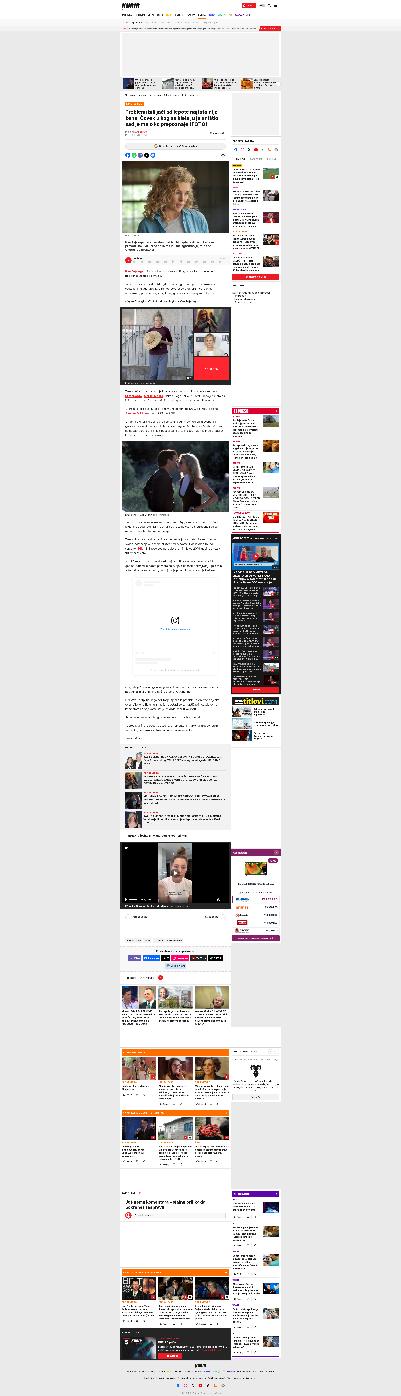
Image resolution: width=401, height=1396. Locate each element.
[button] (217, 133)
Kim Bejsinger (174, 940)
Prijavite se (172, 1356)
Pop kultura (155, 95)
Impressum (171, 1378)
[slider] (133, 899)
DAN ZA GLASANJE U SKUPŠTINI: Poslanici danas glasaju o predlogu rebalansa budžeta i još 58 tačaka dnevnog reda (201, 29)
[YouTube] (256, 149)
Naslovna (130, 95)
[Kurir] (131, 6)
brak (147, 940)
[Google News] (276, 149)
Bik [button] (241, 1059)
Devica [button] (268, 1059)
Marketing (149, 1378)
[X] (249, 149)
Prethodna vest (140, 916)
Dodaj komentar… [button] (145, 1215)
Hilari (142, 548)
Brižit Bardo (133, 396)
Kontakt (160, 1378)
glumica (158, 940)
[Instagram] (242, 149)
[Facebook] (235, 149)
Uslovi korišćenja (235, 1378)
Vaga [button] (276, 1059)
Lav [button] (261, 1059)
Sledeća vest (212, 916)
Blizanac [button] (248, 1059)
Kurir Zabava (141, 131)
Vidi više (256, 1097)
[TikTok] (262, 149)
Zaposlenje (251, 1378)
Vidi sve (256, 689)
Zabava (142, 95)
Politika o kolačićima (188, 1378)
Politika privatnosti (217, 1378)
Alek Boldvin (134, 940)
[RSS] (269, 149)
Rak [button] (256, 1059)
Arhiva (202, 1378)
